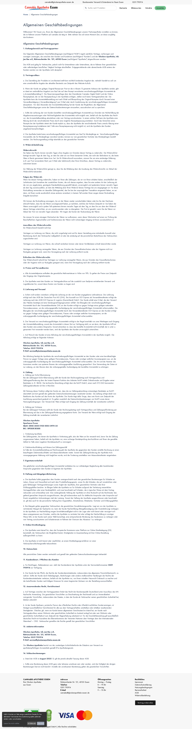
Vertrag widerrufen (145, 703)
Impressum (139, 682)
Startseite (123, 8)
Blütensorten (136, 8)
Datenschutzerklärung (143, 685)
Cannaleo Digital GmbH (47, 726)
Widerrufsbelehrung (142, 695)
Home (25, 14)
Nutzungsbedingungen (143, 687)
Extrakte (149, 8)
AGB (137, 693)
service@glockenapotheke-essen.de (45, 351)
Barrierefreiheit (140, 690)
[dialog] (24, 719)
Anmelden (160, 8)
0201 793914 (137, 2)
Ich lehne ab (32, 723)
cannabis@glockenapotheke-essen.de (59, 2)
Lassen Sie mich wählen (11, 723)
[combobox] (100, 8)
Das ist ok (41, 723)
